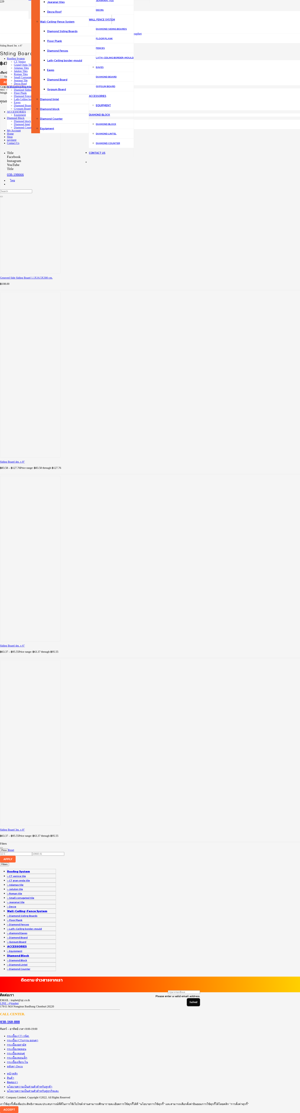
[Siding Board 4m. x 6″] (52, 579)
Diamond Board (18, 937)
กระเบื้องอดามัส (16, 1044)
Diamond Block (18, 955)
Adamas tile (16, 885)
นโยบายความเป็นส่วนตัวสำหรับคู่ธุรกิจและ (33, 1091)
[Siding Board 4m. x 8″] (52, 395)
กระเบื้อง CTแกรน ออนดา (22, 1040)
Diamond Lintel (18, 965)
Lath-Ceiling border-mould (25, 929)
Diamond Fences (19, 924)
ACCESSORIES (17, 946)
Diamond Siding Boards (23, 916)
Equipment (15, 951)
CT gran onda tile (19, 880)
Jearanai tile (16, 902)
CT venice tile (17, 876)
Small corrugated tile (21, 898)
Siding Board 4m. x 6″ (12, 645)
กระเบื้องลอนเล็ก (17, 1057)
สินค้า (10, 1077)
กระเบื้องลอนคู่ (16, 1053)
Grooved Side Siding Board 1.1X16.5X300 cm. (26, 277)
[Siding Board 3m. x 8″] (52, 763)
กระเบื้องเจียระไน (17, 1062)
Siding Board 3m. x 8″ (12, 829)
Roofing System (18, 871)
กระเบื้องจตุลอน (16, 1049)
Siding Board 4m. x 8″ (12, 461)
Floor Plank (15, 920)
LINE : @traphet (9, 1003)
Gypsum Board (17, 942)
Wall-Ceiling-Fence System (27, 911)
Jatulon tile (16, 889)
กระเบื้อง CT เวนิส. (18, 1036)
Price (4, 850)
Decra (12, 906)
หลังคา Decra (15, 1066)
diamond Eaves (18, 933)
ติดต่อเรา (12, 1082)
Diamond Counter (19, 969)
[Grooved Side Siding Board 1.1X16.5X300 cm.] (52, 211)
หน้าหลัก (12, 1073)
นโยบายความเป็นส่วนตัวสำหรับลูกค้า (29, 1086)
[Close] (1, 196)
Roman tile (15, 893)
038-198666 (15, 174)
